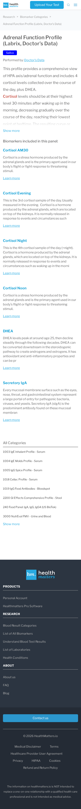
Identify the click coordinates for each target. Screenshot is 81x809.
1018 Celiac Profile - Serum (20, 479)
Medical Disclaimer (28, 746)
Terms (54, 746)
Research (9, 16)
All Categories (14, 443)
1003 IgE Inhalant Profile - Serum (24, 451)
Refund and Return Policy (40, 768)
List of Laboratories (16, 649)
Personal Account (15, 598)
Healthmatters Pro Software (22, 606)
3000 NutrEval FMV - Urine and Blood (27, 516)
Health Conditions (15, 658)
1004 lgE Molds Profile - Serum (22, 461)
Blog (6, 693)
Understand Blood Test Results (24, 641)
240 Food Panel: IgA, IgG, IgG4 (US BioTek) (29, 507)
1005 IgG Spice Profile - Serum (22, 470)
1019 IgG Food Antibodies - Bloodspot (26, 488)
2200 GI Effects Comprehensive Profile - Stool (32, 497)
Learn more (11, 178)
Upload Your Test (47, 5)
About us (9, 677)
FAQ (6, 685)
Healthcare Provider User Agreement (37, 753)
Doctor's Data (34, 60)
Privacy (18, 761)
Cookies (55, 761)
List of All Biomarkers (18, 633)
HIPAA (36, 761)
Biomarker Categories (34, 16)
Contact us (40, 718)
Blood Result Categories (20, 625)
